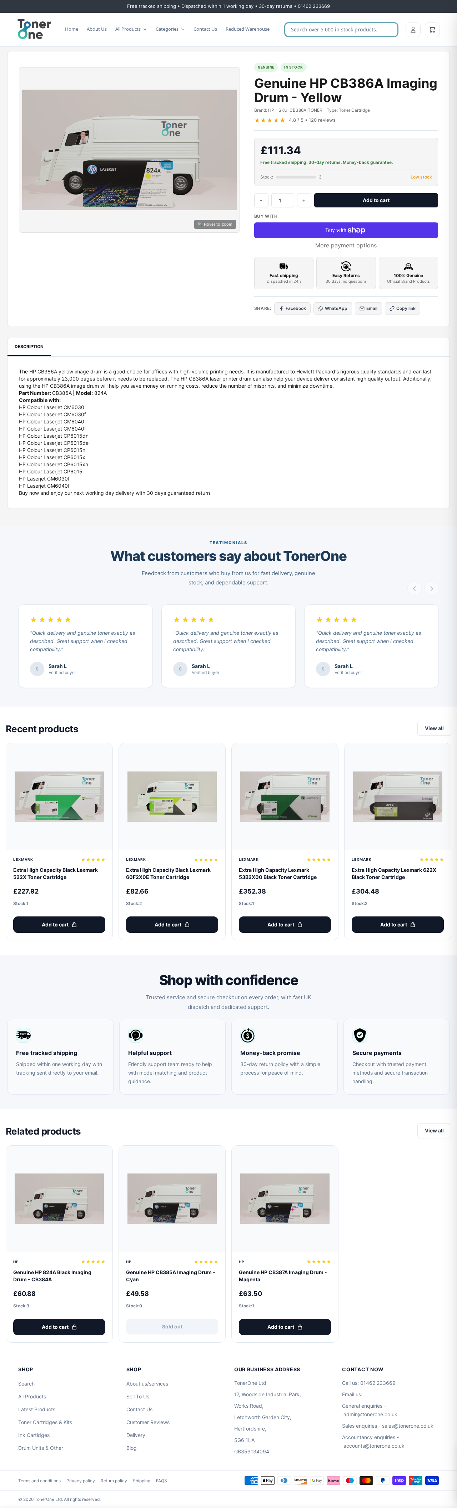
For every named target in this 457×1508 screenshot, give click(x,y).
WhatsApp (336, 308)
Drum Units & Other (40, 1448)
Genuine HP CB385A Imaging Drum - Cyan (170, 1275)
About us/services (147, 1384)
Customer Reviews (148, 1422)
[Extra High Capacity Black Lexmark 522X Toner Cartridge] (59, 796)
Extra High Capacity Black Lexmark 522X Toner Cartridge (55, 873)
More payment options (346, 245)
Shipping (141, 1480)
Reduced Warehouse (248, 29)
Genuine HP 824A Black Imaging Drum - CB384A (52, 1275)
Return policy (114, 1480)
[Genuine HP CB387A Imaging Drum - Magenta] (285, 1199)
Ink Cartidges (34, 1435)
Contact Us (205, 29)
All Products (128, 29)
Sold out (172, 1326)
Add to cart (376, 200)
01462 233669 (378, 1383)
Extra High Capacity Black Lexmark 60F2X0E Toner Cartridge (168, 873)
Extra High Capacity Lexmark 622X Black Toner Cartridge (394, 873)
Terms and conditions (39, 1480)
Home (71, 29)
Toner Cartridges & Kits (45, 1422)
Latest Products (36, 1409)
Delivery (135, 1435)
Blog (131, 1448)
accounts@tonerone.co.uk (374, 1446)
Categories (167, 29)
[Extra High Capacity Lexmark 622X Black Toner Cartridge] (398, 796)
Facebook (296, 308)
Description (29, 346)
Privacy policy (80, 1480)
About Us (97, 29)
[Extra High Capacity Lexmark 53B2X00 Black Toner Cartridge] (285, 796)
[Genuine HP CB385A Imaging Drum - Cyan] (172, 1199)
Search (26, 1384)
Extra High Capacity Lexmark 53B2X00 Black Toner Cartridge (278, 873)
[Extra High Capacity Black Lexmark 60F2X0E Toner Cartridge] (172, 796)
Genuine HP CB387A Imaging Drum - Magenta (283, 1275)
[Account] (413, 29)
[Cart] (432, 29)
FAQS (161, 1480)
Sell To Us (137, 1396)
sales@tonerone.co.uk (407, 1426)
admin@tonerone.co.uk (370, 1414)
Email (371, 308)
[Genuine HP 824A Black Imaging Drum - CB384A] (59, 1199)
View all (434, 728)
